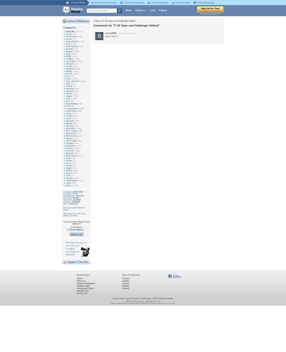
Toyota (69, 178)
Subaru (69, 170)
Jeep (68, 98)
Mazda (69, 123)
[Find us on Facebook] (175, 277)
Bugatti (69, 51)
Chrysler (70, 64)
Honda (69, 86)
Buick (68, 54)
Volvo (68, 183)
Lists (152, 10)
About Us (81, 281)
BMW (68, 56)
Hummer (70, 88)
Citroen (69, 66)
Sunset (125, 288)
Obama (125, 286)
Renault (69, 153)
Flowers (126, 278)
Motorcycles (72, 136)
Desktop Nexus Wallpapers (72, 10)
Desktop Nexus (137, 301)
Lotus (68, 118)
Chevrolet (70, 61)
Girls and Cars (73, 81)
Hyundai (70, 91)
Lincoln (69, 116)
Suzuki (69, 173)
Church (125, 283)
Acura (69, 34)
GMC (68, 83)
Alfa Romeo (71, 36)
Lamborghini (71, 108)
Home (128, 10)
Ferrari (69, 73)
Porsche (70, 150)
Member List (83, 291)
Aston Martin (72, 41)
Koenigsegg (71, 103)
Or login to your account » (210, 14)
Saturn (69, 160)
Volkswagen (71, 180)
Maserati (70, 121)
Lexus (69, 113)
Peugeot (70, 143)
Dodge (69, 71)
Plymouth (70, 145)
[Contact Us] (77, 256)
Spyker (69, 168)
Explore (139, 10)
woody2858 (111, 33)
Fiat (68, 76)
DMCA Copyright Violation (163, 298)
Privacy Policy (118, 298)
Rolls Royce (71, 155)
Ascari (69, 39)
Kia (67, 101)
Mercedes (70, 128)
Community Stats (85, 288)
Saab (68, 158)
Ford (68, 78)
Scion (68, 163)
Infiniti (69, 93)
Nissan (69, 138)
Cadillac (69, 59)
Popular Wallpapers (86, 283)
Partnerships (146, 298)
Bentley (69, 49)
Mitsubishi (71, 133)
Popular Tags (83, 286)
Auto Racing (72, 46)
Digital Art (70, 69)
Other (68, 185)
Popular (163, 10)
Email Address (76, 227)
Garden (125, 281)
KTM (68, 106)
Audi (68, 44)
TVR (68, 175)
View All (70, 31)
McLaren (70, 126)
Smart (69, 165)
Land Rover (71, 111)
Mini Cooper (71, 131)
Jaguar (69, 96)
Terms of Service (133, 298)
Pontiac (69, 148)
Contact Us (82, 293)
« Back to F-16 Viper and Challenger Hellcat (114, 21)
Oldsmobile (71, 141)
